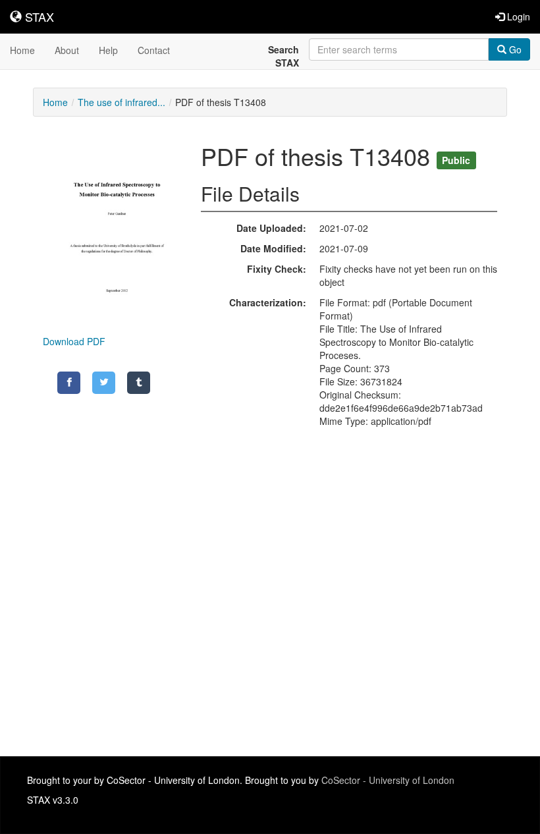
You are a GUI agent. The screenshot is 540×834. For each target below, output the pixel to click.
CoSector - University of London (387, 780)
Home (22, 50)
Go (514, 49)
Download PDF (74, 341)
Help (108, 50)
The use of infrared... (121, 102)
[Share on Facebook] (68, 383)
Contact (154, 50)
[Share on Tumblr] (138, 383)
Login (517, 16)
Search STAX (283, 56)
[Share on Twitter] (103, 383)
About (67, 50)
